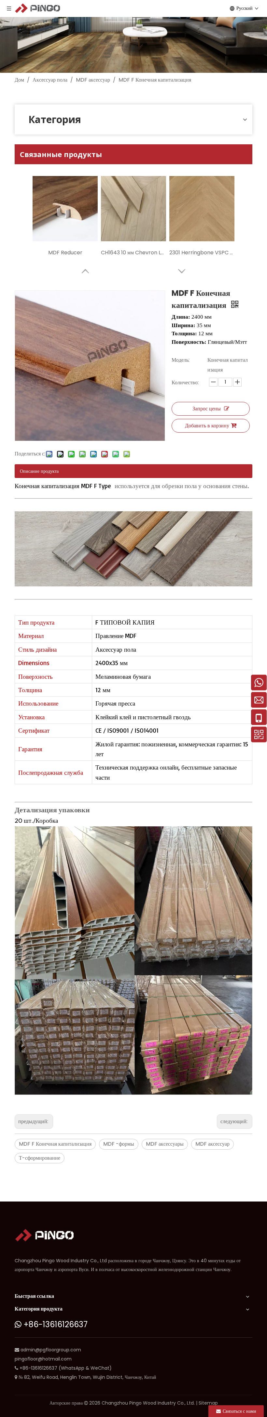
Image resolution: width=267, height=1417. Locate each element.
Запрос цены (206, 408)
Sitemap (208, 1403)
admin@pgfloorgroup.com (51, 1349)
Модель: (181, 360)
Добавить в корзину (207, 425)
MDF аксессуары (165, 1144)
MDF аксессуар (212, 1144)
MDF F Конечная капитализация (55, 1144)
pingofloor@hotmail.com (43, 1359)
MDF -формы (118, 1144)
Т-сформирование (39, 1158)
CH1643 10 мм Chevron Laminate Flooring (133, 252)
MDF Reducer (65, 252)
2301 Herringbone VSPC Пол (201, 252)
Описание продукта (39, 471)
